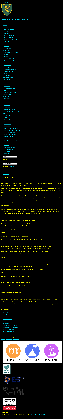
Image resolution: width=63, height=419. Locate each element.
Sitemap (3, 339)
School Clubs (6, 174)
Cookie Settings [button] (16, 339)
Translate (12, 166)
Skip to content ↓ (5, 2)
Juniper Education (35, 337)
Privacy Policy (9, 339)
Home (4, 169)
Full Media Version (44, 337)
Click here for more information (37, 414)
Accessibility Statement (55, 337)
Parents (4, 171)
